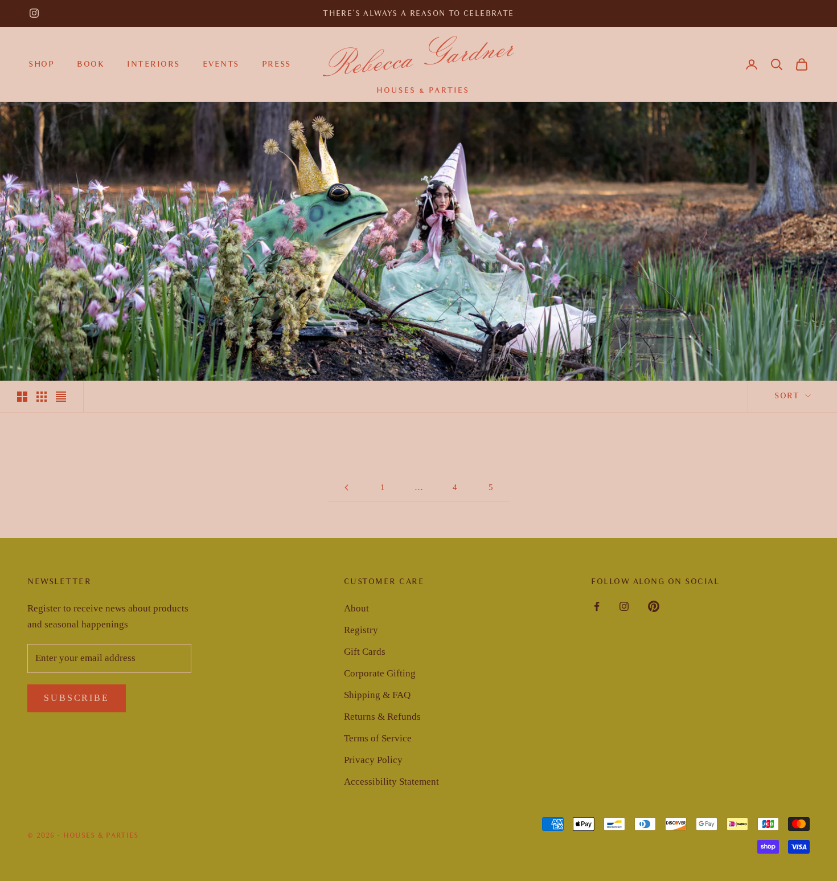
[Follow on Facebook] (596, 606)
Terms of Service (378, 738)
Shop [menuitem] (41, 64)
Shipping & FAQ (377, 695)
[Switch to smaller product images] (41, 396)
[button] (776, 64)
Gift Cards (364, 651)
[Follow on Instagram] (34, 13)
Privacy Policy (373, 759)
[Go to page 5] (346, 487)
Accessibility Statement (391, 781)
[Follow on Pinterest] (653, 606)
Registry (361, 630)
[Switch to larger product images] (22, 396)
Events (221, 64)
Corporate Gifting (380, 673)
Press (276, 64)
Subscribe (76, 698)
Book (90, 64)
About (356, 608)
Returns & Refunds (382, 716)
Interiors (153, 64)
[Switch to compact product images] (61, 396)
